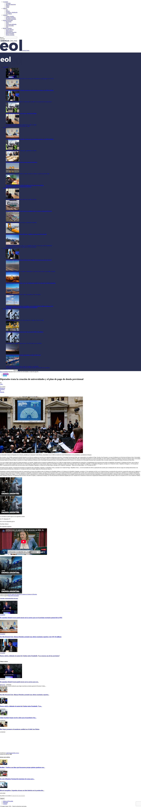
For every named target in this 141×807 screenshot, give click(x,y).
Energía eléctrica (10, 29)
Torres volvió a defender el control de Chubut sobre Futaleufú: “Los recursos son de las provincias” (29, 101)
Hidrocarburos (9, 31)
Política (7, 5)
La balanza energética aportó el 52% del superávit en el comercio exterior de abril (24, 320)
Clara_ (1, 384)
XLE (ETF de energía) (13, 595)
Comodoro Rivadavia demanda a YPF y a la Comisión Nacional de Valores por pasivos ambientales (29, 245)
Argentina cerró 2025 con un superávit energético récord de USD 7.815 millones (24, 331)
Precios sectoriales (10, 35)
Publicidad (5, 802)
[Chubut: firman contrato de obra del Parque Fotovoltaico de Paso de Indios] (12, 293)
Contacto (5, 803)
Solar (7, 27)
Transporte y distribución (11, 12)
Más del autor (14, 598)
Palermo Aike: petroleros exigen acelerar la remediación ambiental (21, 222)
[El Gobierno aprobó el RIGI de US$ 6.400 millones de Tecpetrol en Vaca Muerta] (12, 183)
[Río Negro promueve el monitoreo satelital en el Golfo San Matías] (12, 123)
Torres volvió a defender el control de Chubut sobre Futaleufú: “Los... (21, 706)
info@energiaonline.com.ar (12, 753)
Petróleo (8, 11)
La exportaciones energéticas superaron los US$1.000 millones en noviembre (24, 343)
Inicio (1, 371)
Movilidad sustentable (11, 19)
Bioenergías (8, 21)
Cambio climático (10, 16)
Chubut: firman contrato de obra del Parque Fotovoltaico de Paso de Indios (23, 294)
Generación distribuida (11, 24)
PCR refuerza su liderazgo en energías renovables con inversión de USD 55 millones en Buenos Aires (29, 306)
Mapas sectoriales (10, 33)
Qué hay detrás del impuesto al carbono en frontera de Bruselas (22, 594)
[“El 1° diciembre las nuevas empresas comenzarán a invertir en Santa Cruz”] (12, 353)
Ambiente (5, 15)
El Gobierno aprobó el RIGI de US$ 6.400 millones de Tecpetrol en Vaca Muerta (24, 185)
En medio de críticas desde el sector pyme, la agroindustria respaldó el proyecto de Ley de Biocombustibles (30, 282)
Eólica (7, 23)
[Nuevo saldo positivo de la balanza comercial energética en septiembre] (12, 365)
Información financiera (11, 32)
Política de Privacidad (8, 801)
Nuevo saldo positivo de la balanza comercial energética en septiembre (22, 366)
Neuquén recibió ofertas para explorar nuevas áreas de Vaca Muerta (21, 162)
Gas (7, 9)
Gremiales (8, 3)
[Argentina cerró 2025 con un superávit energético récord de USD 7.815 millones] (12, 330)
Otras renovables (10, 25)
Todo (7, 126)
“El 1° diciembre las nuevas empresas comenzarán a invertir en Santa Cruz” (23, 354)
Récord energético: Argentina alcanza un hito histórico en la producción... (22, 790)
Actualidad (5, 1)
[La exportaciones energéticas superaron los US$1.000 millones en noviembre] (12, 342)
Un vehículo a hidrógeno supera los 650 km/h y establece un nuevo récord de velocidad (26, 234)
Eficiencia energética (10, 17)
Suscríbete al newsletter (5, 795)
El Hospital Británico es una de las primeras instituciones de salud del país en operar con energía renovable (30, 271)
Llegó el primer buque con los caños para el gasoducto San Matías (21, 113)
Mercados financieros (11, 4)
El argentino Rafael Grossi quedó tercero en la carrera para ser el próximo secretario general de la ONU (30, 78)
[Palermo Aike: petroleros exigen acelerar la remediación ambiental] (12, 221)
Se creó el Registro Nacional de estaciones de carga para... (17, 779)
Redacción (2, 684)
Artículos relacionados (5, 598)
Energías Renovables (8, 20)
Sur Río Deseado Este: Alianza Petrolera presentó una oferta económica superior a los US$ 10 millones (30, 90)
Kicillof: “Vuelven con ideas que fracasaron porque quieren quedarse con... (22, 767)
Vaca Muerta (9, 13)
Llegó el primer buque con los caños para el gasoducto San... (18, 717)
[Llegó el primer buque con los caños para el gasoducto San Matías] (12, 112)
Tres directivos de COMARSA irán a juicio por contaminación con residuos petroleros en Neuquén (29, 211)
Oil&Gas (5, 8)
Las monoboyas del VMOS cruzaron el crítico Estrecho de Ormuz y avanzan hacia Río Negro (27, 173)
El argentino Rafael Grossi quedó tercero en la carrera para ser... (19, 682)
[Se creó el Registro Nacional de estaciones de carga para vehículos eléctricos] (3, 776)
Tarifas (7, 7)
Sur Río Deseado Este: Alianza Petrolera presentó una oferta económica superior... (24, 694)
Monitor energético (7, 28)
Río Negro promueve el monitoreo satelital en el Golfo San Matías (21, 124)
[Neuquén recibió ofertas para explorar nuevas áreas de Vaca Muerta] (12, 160)
